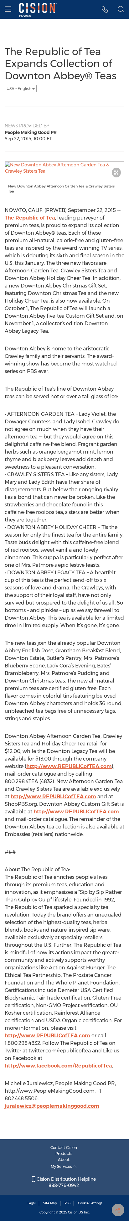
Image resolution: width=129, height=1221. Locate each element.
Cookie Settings (90, 1203)
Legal (32, 1203)
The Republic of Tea (30, 218)
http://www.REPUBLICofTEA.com (69, 766)
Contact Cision (63, 1147)
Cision (73, 1212)
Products (63, 1153)
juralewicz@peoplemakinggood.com (52, 1106)
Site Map (50, 1203)
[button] (105, 9)
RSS (67, 1203)
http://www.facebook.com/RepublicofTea (58, 1066)
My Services (62, 1166)
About (64, 1159)
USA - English (19, 88)
